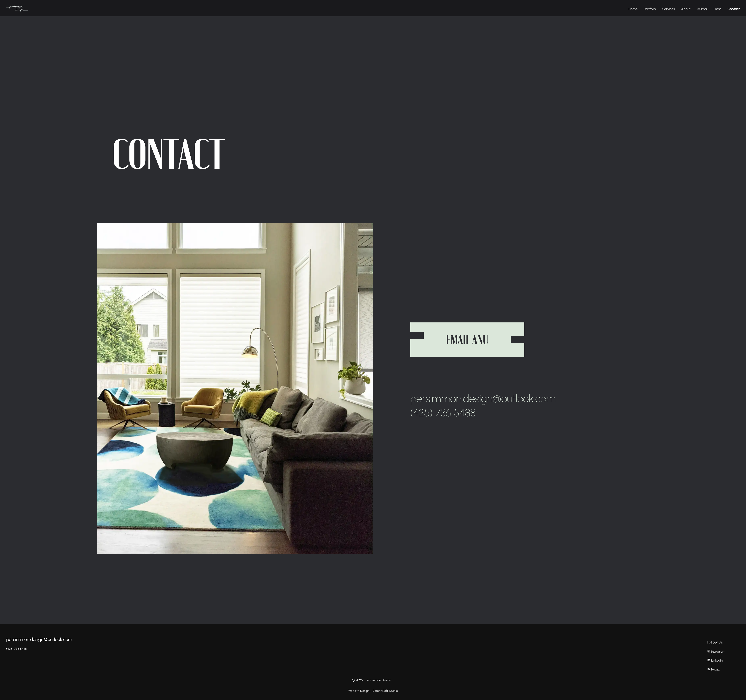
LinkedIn (717, 660)
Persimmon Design (378, 680)
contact (734, 9)
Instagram (718, 651)
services (668, 9)
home (633, 9)
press (717, 9)
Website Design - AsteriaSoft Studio (373, 691)
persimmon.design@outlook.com (39, 639)
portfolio (650, 9)
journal (702, 9)
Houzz (715, 669)
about (685, 9)
